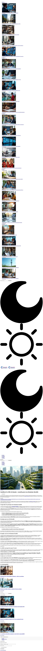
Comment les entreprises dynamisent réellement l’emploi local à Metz (11, 23)
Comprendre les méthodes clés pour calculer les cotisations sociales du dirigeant (12, 45)
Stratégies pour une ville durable (17, 499)
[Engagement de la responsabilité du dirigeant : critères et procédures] (6, 574)
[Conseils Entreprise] (7, 369)
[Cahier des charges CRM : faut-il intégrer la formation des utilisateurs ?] (9, 134)
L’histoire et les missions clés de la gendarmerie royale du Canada (10, 101)
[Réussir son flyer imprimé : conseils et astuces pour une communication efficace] (9, 189)
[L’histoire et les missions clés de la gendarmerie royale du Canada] (9, 100)
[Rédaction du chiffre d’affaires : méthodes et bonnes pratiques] (6, 587)
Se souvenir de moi (3, 647)
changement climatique (15, 506)
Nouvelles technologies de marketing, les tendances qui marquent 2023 (11, 245)
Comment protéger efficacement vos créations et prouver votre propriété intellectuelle (13, 112)
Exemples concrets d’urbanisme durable (27, 499)
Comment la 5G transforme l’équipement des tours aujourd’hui (10, 267)
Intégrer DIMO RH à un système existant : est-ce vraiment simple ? (11, 157)
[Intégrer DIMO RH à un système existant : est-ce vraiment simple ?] (9, 156)
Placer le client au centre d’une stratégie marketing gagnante (10, 211)
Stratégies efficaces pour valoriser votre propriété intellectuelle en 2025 (11, 79)
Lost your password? (3, 650)
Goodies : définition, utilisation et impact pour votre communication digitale (12, 222)
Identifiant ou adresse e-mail (4, 644)
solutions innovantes (27, 496)
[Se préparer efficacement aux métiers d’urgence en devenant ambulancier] (8, 167)
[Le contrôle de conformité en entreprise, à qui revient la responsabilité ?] (7, 632)
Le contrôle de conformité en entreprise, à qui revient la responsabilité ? (11, 68)
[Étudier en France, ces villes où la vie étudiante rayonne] (8, 234)
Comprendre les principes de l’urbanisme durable (6, 499)
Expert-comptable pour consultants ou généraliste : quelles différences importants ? (13, 124)
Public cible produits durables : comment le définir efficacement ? (10, 200)
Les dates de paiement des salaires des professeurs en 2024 (10, 256)
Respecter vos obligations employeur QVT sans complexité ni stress (11, 90)
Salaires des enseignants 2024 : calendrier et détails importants (10, 278)
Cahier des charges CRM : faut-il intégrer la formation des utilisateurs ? (11, 135)
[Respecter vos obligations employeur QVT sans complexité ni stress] (9, 89)
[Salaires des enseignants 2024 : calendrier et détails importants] (9, 277)
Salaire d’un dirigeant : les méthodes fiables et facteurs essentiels (10, 34)
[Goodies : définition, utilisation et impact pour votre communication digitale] (9, 221)
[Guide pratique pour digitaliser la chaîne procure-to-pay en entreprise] (9, 145)
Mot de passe (2, 645)
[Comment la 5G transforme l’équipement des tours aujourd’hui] (9, 266)
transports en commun (32, 501)
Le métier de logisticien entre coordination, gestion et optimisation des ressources (12, 56)
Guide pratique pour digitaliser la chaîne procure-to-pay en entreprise (11, 146)
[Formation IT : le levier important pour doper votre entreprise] (9, 12)
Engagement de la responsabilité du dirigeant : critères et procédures (12, 576)
